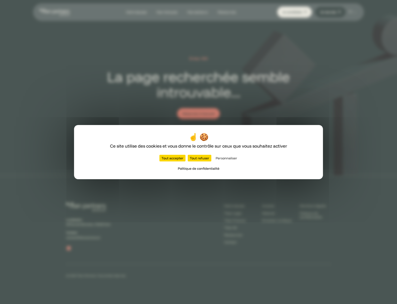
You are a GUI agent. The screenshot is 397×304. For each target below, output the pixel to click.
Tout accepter (172, 158)
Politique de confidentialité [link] (198, 168)
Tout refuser (199, 158)
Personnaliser (226, 158)
